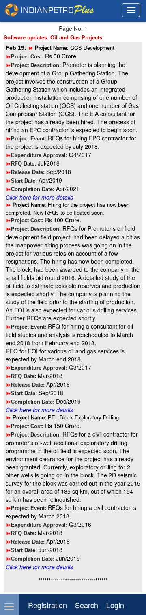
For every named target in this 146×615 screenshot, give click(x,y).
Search (86, 605)
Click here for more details (39, 197)
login (115, 605)
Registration (47, 605)
